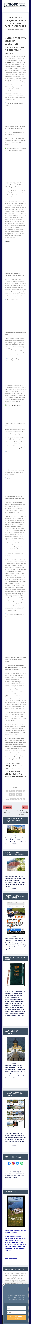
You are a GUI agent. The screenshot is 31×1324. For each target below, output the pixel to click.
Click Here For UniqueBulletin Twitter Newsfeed (14, 765)
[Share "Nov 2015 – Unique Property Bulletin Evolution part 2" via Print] (20, 794)
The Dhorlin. (8, 91)
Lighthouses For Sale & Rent (12, 696)
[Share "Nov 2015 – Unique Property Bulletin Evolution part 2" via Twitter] (10, 791)
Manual (9, 62)
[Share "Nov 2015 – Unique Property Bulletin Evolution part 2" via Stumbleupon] (14, 794)
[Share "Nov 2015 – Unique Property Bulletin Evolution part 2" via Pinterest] (20, 791)
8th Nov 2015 (12, 29)
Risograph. (19, 448)
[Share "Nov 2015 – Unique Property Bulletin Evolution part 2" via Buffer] (10, 794)
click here (11, 81)
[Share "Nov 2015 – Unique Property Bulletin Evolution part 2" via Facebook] (7, 791)
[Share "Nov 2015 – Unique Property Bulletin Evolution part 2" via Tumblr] (17, 791)
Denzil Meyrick (13, 79)
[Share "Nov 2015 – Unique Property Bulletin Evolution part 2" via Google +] (14, 791)
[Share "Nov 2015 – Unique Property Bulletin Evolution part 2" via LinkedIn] (24, 791)
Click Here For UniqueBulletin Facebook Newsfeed (15, 774)
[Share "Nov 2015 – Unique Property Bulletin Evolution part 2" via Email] (17, 794)
